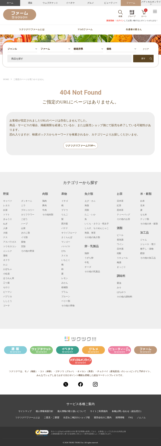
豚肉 (44, 205)
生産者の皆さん (134, 29)
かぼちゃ (7, 269)
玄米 (142, 205)
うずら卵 (89, 258)
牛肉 (44, 210)
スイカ (64, 256)
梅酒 (119, 262)
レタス (6, 205)
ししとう (7, 301)
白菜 (5, 210)
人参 (5, 228)
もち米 (143, 215)
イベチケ (70, 3)
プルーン (65, 297)
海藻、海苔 (90, 233)
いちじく (65, 260)
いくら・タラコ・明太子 (97, 224)
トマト (6, 215)
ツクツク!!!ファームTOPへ (80, 145)
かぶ (5, 265)
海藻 (87, 205)
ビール (120, 235)
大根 (5, 233)
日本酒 (120, 249)
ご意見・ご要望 (51, 417)
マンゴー (65, 242)
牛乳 (87, 262)
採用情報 (120, 417)
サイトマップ (25, 411)
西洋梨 (64, 224)
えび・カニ (90, 201)
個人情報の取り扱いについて (71, 411)
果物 (64, 193)
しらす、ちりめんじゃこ (97, 228)
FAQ (130, 417)
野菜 (6, 193)
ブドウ (64, 210)
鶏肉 (44, 201)
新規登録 (110, 20)
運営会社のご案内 (102, 417)
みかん (64, 283)
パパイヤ (65, 246)
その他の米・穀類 (149, 224)
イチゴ (64, 201)
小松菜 (6, 274)
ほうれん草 (8, 278)
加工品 (144, 232)
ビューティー (110, 3)
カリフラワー (27, 215)
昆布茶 (120, 210)
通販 (30, 3)
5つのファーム (85, 29)
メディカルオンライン (151, 3)
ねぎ (5, 224)
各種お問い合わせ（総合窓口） (127, 411)
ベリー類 (65, 301)
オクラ (6, 260)
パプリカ (7, 297)
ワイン (120, 244)
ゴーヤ (6, 306)
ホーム (10, 3)
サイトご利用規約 (99, 411)
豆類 (23, 246)
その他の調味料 (124, 297)
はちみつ (121, 292)
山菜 (23, 228)
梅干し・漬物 (146, 249)
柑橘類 (64, 287)
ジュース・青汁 (148, 244)
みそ (119, 288)
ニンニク (7, 251)
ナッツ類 (144, 219)
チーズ (88, 267)
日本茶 (120, 201)
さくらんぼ (66, 237)
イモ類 (24, 237)
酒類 (119, 228)
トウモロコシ (9, 246)
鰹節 (142, 253)
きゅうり (7, 219)
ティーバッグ (123, 215)
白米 (142, 201)
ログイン (120, 20)
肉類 (45, 193)
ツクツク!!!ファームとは (31, 29)
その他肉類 (47, 215)
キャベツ (7, 201)
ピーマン (7, 292)
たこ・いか (90, 215)
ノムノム (141, 417)
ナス (5, 237)
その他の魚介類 (92, 237)
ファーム (130, 3)
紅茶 (119, 205)
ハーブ (24, 224)
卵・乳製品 (92, 246)
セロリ (6, 287)
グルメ (90, 3)
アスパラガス (9, 242)
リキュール (122, 258)
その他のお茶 (123, 219)
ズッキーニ (26, 201)
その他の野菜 (27, 251)
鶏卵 (87, 253)
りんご (64, 215)
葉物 (23, 242)
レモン (64, 278)
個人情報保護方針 (44, 411)
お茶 (119, 193)
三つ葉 (6, 283)
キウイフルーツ (69, 233)
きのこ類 (25, 233)
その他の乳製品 (92, 272)
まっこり (121, 267)
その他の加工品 (148, 258)
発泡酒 (120, 240)
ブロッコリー (27, 210)
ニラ (23, 205)
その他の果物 (68, 306)
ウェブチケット (50, 3)
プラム (64, 292)
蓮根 (5, 256)
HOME (6, 79)
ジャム (143, 240)
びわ (63, 251)
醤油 (119, 283)
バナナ (64, 228)
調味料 (121, 275)
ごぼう (24, 219)
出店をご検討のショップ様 (76, 417)
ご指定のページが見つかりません (28, 79)
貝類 (87, 210)
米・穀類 (146, 193)
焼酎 (119, 253)
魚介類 (89, 193)
